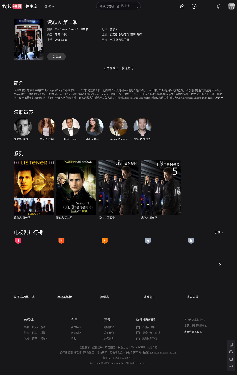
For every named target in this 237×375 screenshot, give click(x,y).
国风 (26, 338)
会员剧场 (76, 332)
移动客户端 (148, 327)
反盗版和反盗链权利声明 (124, 352)
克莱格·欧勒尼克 (119, 34)
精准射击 (149, 297)
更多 (218, 232)
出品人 (44, 338)
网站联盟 (109, 327)
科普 (26, 332)
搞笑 (34, 338)
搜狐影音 (147, 332)
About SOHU (138, 347)
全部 (26, 327)
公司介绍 (152, 347)
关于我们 (109, 332)
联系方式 (123, 347)
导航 (47, 6)
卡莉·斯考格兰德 (119, 39)
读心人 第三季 (64, 217)
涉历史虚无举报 (193, 332)
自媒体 (29, 320)
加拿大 (114, 29)
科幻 (65, 34)
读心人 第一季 (22, 217)
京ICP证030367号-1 (124, 357)
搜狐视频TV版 (150, 338)
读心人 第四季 (107, 217)
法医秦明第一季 (24, 297)
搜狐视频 (12, 6)
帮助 (73, 338)
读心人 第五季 (149, 217)
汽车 (34, 332)
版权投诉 (109, 338)
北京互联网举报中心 (195, 325)
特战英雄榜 (64, 297)
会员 (74, 320)
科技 (43, 332)
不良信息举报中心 (194, 319)
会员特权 (76, 327)
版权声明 (102, 352)
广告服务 (110, 347)
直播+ (158, 332)
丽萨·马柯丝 (137, 34)
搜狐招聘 (97, 347)
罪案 (57, 34)
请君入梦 (192, 297)
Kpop (35, 327)
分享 (58, 57)
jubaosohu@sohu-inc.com (163, 352)
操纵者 (104, 297)
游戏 (43, 327)
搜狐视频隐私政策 (84, 352)
